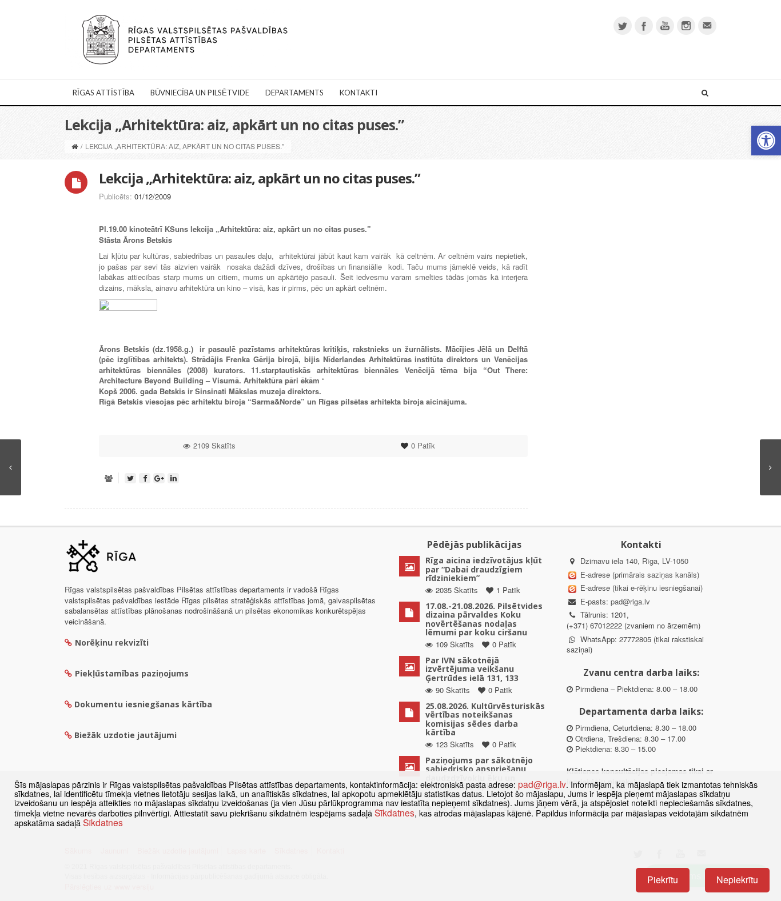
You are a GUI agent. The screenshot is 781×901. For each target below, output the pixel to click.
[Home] (74, 146)
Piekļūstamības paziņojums (132, 673)
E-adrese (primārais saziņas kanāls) (639, 574)
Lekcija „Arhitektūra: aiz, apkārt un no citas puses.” (259, 178)
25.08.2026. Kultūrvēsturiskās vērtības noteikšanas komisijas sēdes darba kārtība (485, 719)
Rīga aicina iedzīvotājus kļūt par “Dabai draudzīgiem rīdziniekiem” (483, 569)
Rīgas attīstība (103, 92)
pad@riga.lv (630, 601)
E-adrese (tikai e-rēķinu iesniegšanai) (640, 587)
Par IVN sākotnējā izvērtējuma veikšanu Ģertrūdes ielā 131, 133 (472, 669)
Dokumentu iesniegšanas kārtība (143, 704)
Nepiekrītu (737, 879)
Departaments (294, 92)
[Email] (707, 26)
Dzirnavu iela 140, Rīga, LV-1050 (634, 560)
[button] (766, 140)
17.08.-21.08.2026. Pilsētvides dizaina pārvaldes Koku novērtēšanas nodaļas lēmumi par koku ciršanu (484, 619)
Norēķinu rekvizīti (112, 642)
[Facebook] (644, 26)
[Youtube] (665, 26)
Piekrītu (662, 879)
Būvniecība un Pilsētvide (199, 92)
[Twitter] (622, 26)
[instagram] (686, 26)
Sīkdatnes (394, 812)
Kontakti (358, 92)
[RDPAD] (185, 38)
